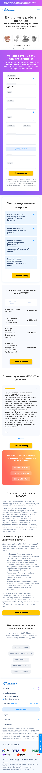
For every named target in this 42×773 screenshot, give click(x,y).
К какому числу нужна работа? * (17, 109)
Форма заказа (21, 709)
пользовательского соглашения (21, 187)
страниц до (27, 125)
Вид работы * (11, 75)
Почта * (10, 163)
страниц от (11, 125)
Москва (14, 704)
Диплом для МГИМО (21, 672)
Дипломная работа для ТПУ (21, 653)
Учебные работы (13, 78)
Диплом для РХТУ (21, 647)
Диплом (10, 87)
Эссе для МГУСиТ (21, 468)
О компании (7, 724)
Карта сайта (35, 703)
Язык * (9, 117)
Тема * (9, 92)
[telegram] (34, 688)
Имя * (9, 155)
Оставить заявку (21, 173)
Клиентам (6, 719)
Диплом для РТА (20, 660)
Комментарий (11, 134)
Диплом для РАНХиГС (21, 666)
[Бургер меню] (38, 10)
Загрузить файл (22, 149)
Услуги (5, 715)
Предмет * (10, 100)
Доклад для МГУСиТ (21, 473)
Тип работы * (11, 83)
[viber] (38, 688)
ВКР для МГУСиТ (21, 479)
